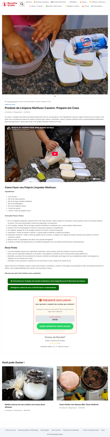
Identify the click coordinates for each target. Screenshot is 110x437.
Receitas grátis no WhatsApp (28, 430)
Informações (44, 430)
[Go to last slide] (4, 391)
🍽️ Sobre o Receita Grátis (90, 430)
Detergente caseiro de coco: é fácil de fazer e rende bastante (33, 287)
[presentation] (27, 383)
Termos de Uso (10, 430)
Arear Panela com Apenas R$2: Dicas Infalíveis (79, 405)
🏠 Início (29, 2)
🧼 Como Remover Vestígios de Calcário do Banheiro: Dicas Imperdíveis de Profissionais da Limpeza (47, 281)
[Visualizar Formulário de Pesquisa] (22, 4)
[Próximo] (105, 391)
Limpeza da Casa (10, 104)
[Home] (5, 101)
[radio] (51, 343)
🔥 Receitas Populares (41, 2)
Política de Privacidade (71, 430)
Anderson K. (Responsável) (14, 112)
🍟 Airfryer (85, 6)
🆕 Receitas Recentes (58, 2)
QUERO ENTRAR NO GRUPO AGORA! (55, 326)
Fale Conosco (56, 430)
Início (103, 430)
